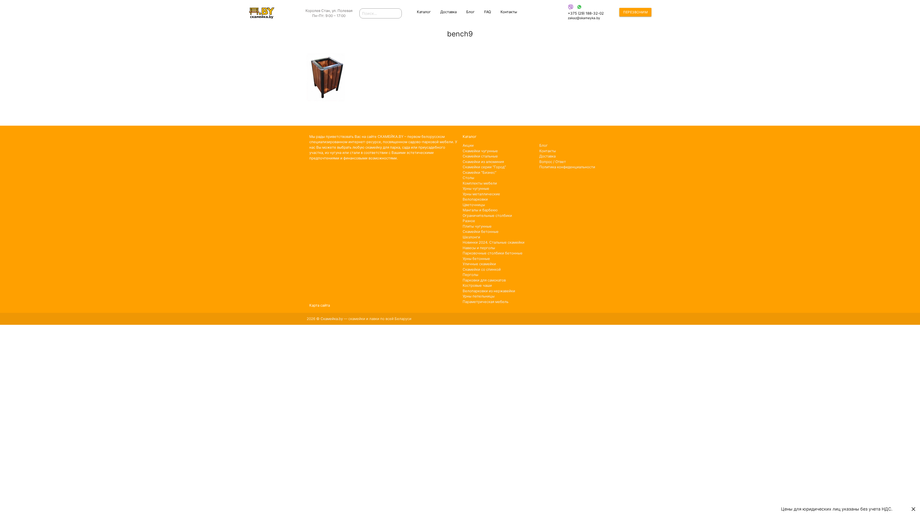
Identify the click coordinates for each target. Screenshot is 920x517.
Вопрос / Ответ (552, 161)
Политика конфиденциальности (567, 167)
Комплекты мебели (480, 183)
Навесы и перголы (479, 248)
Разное (469, 221)
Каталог (424, 12)
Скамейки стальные (480, 156)
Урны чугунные (476, 188)
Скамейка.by (332, 318)
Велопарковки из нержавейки (489, 291)
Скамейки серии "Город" (484, 167)
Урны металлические (481, 194)
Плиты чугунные (477, 226)
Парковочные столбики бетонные (493, 253)
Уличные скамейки (479, 264)
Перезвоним (635, 12)
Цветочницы (474, 204)
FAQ (487, 12)
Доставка (448, 12)
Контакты (508, 12)
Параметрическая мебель (485, 301)
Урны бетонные (476, 258)
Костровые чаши (477, 285)
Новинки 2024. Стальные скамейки (493, 242)
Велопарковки (475, 199)
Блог (470, 12)
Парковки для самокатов (484, 280)
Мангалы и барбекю (480, 210)
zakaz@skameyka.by (584, 18)
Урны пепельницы (478, 296)
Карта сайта (319, 305)
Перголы (470, 274)
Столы (468, 177)
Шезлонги (471, 237)
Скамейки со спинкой (482, 269)
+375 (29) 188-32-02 (586, 13)
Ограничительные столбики (487, 215)
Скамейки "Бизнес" (479, 172)
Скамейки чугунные (480, 151)
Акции (468, 145)
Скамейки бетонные (481, 231)
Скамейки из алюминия (483, 161)
